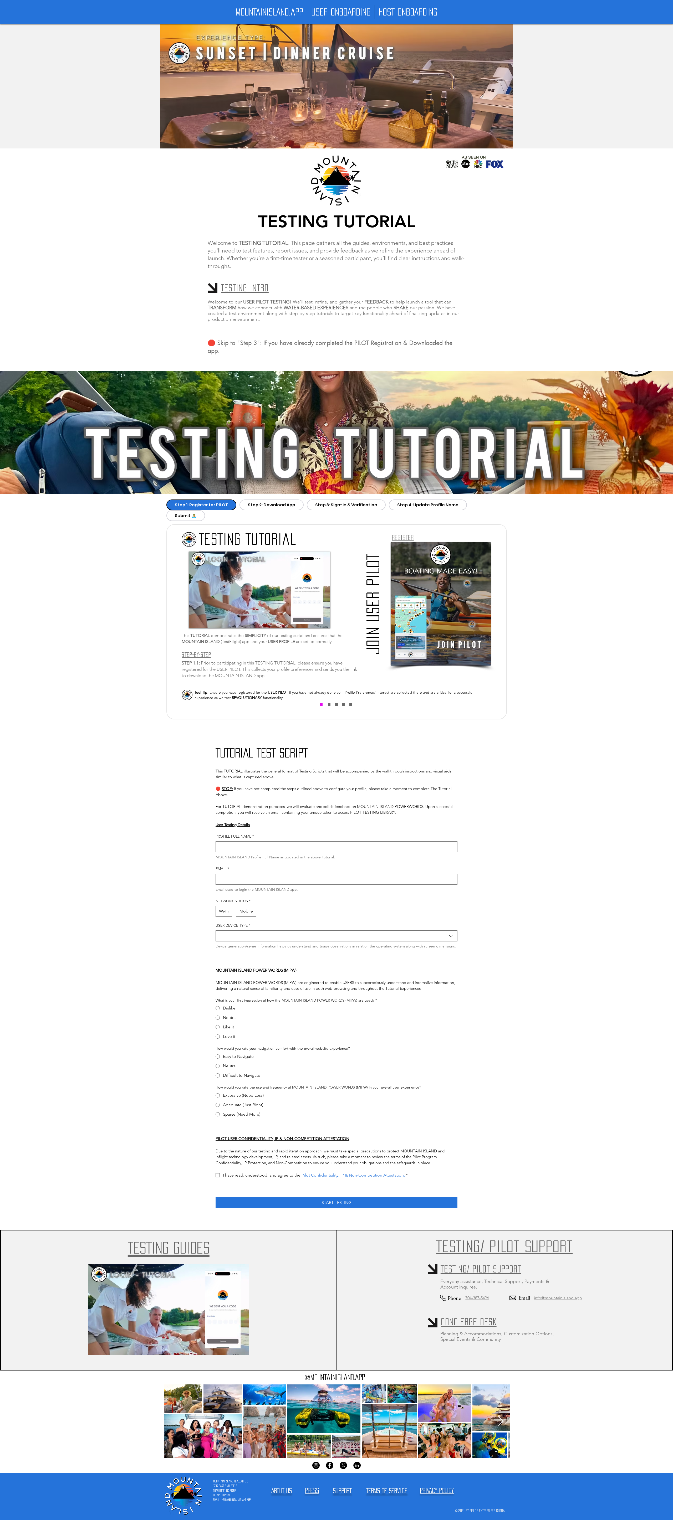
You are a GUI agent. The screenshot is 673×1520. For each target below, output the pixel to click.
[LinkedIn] (357, 1465)
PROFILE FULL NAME (235, 836)
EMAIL (222, 868)
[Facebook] (329, 1465)
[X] (343, 1465)
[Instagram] (316, 1465)
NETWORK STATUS (233, 901)
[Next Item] (501, 1421)
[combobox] (336, 935)
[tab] (201, 504)
